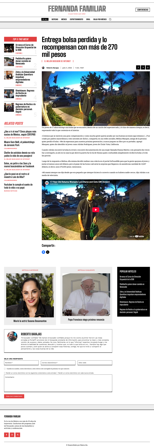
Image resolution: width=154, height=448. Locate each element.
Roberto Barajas (53, 68)
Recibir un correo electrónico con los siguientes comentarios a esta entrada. (31, 373)
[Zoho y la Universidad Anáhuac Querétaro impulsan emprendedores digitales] (9, 75)
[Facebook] (138, 67)
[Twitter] (143, 67)
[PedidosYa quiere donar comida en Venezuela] (9, 61)
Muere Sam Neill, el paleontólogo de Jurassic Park (19, 143)
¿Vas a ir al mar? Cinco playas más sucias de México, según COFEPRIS (20, 133)
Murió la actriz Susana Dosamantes (30, 321)
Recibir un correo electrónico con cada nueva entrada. (76, 373)
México (18, 85)
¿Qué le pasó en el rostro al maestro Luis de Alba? (16, 175)
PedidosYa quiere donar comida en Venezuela (23, 61)
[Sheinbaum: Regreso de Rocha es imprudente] (9, 93)
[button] (110, 19)
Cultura (18, 53)
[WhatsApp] (148, 67)
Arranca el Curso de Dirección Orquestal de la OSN (26, 47)
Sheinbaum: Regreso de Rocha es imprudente (25, 93)
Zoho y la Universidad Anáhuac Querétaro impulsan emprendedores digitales (133, 294)
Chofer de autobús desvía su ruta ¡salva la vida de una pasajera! (19, 154)
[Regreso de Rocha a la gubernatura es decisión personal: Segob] (9, 107)
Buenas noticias (10, 191)
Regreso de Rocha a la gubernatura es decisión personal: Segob (26, 108)
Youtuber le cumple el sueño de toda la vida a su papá (18, 186)
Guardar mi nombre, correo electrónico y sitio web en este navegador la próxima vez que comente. (38, 369)
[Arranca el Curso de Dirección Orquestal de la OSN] (9, 48)
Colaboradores (10, 148)
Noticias (19, 67)
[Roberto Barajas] (43, 67)
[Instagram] (12, 435)
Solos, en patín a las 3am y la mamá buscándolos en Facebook (19, 165)
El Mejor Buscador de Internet (17, 137)
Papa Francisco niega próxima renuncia (86, 319)
